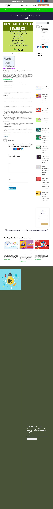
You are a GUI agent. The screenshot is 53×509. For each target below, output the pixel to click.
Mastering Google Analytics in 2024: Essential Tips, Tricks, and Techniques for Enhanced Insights (26, 252)
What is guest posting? (7, 58)
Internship (22, 5)
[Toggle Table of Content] (13, 57)
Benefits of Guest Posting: (9, 59)
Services (17, 9)
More (46, 9)
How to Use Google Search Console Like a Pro (45, 88)
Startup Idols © (5, 136)
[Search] (48, 23)
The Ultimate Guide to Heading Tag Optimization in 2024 (45, 130)
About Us (11, 9)
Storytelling (24, 9)
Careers (27, 5)
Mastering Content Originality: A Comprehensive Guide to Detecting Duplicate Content (45, 196)
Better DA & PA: (8, 62)
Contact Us (34, 5)
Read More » (7, 259)
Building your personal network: (10, 60)
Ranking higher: (8, 63)
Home (6, 9)
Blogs (30, 5)
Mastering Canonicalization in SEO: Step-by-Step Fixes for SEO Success (45, 170)
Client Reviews (40, 9)
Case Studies (32, 9)
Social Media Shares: (8, 65)
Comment (10, 163)
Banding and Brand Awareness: (10, 66)
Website (10, 179)
